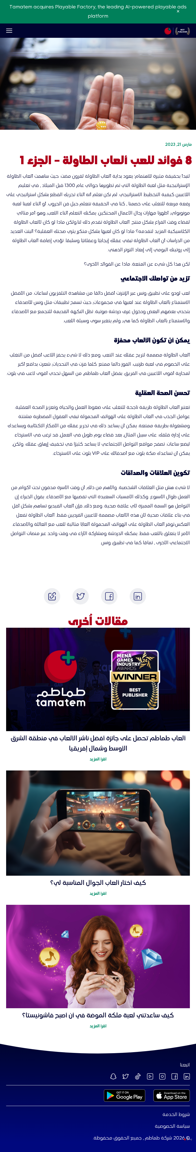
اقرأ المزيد (98, 759)
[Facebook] (109, 596)
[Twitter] (80, 596)
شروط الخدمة (176, 1114)
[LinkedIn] (138, 596)
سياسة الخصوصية (172, 1126)
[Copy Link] (52, 596)
